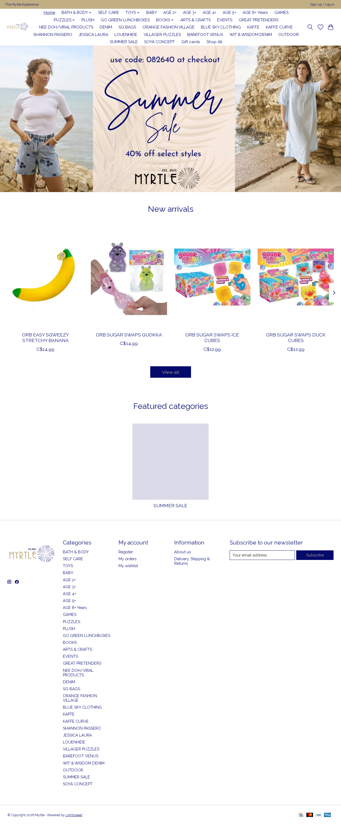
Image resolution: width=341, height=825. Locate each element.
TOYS (68, 565)
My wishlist (128, 565)
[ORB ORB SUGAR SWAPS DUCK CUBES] (296, 277)
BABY (151, 12)
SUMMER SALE (124, 41)
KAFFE (253, 27)
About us (182, 552)
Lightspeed (74, 815)
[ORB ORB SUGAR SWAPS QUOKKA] (129, 277)
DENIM (106, 27)
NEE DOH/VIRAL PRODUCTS (66, 27)
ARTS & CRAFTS (195, 20)
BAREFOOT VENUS (205, 34)
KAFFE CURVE (279, 27)
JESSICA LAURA (93, 34)
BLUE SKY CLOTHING (221, 27)
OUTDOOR (288, 34)
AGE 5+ (229, 12)
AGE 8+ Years (255, 12)
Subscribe (315, 555)
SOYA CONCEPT (159, 41)
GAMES (281, 12)
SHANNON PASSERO (52, 34)
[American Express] (327, 815)
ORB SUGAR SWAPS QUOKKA (129, 335)
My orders (127, 558)
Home (49, 12)
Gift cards (190, 41)
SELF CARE (108, 12)
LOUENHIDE (126, 34)
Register (126, 552)
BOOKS (70, 642)
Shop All (214, 41)
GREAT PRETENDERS (258, 20)
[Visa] (318, 815)
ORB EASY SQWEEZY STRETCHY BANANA (45, 337)
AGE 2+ (170, 12)
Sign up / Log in (322, 4)
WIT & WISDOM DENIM (250, 34)
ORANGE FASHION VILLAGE (168, 27)
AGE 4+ (209, 12)
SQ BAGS (127, 27)
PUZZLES (71, 621)
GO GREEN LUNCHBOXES (125, 20)
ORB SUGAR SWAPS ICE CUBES (212, 337)
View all (170, 372)
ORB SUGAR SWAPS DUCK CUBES (295, 337)
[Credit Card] (301, 815)
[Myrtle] (17, 27)
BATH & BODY (76, 552)
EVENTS (224, 20)
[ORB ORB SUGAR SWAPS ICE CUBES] (212, 277)
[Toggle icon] (310, 27)
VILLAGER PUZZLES (162, 34)
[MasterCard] (309, 815)
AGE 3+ (189, 12)
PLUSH (88, 20)
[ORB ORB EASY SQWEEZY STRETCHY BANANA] (45, 277)
